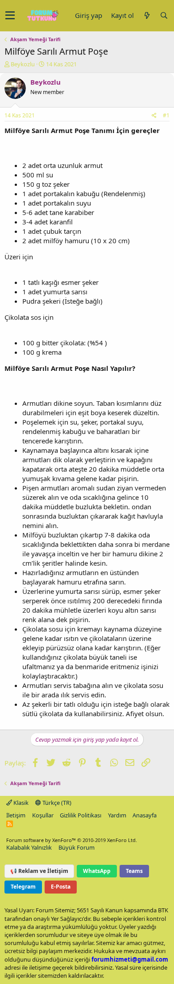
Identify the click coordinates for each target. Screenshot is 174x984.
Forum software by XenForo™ (71, 840)
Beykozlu (23, 64)
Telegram (23, 886)
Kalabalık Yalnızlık (29, 847)
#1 (166, 115)
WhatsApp (97, 871)
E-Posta (60, 886)
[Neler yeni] (146, 15)
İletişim (15, 815)
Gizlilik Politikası (80, 815)
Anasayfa (145, 815)
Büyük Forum (76, 847)
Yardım (117, 815)
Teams (134, 871)
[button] (10, 15)
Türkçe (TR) (56, 803)
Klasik (20, 803)
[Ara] (163, 15)
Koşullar (43, 815)
